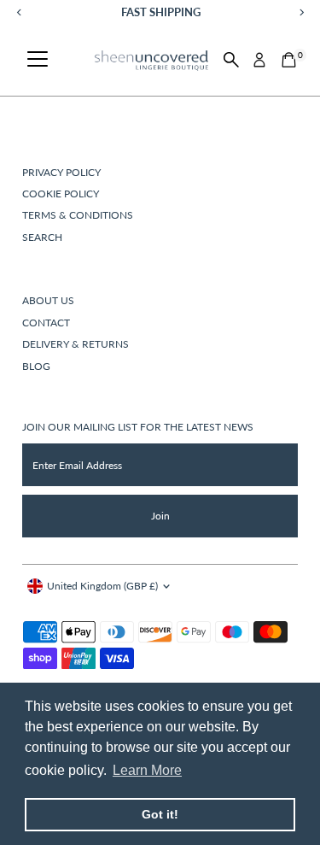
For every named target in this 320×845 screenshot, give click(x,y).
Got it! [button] (160, 814)
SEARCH (42, 237)
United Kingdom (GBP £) (102, 585)
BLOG (36, 366)
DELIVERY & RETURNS (75, 343)
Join (160, 515)
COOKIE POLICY (60, 193)
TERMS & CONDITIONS (77, 214)
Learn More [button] (147, 770)
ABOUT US (48, 300)
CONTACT (46, 322)
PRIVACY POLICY (61, 172)
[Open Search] (231, 59)
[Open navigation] (37, 59)
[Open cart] (289, 59)
